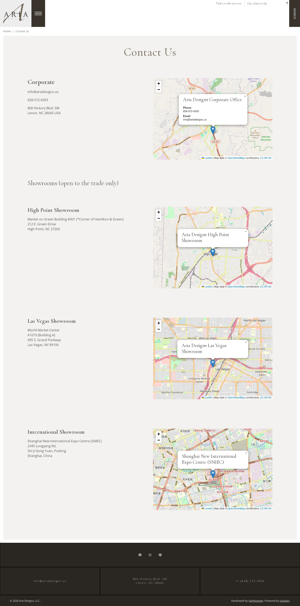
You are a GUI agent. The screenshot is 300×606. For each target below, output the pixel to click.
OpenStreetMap (236, 157)
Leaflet (208, 157)
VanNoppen (256, 601)
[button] (213, 130)
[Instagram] (150, 555)
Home (7, 31)
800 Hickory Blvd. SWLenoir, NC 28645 (150, 581)
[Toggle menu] (38, 13)
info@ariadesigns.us (50, 581)
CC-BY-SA (265, 157)
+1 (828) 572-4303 (250, 581)
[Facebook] (140, 555)
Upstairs (285, 601)
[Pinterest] (160, 555)
